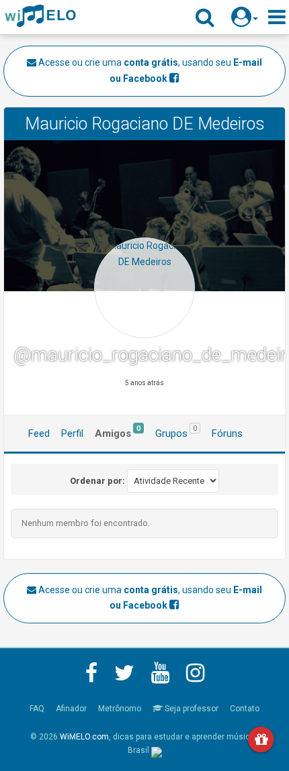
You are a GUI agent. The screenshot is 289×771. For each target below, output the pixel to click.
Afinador (71, 708)
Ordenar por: (97, 481)
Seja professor (190, 708)
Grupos (176, 431)
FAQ (37, 708)
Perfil (72, 433)
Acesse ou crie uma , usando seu (149, 70)
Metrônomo (119, 708)
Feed (39, 433)
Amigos (117, 431)
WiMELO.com (84, 736)
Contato (244, 708)
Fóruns (227, 433)
